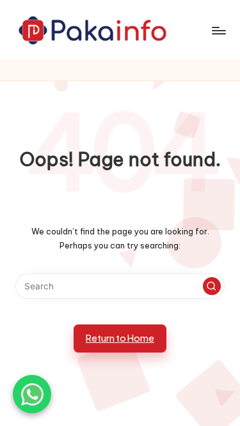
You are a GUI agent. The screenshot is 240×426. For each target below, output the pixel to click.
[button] (212, 286)
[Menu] (218, 30)
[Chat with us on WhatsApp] (32, 394)
